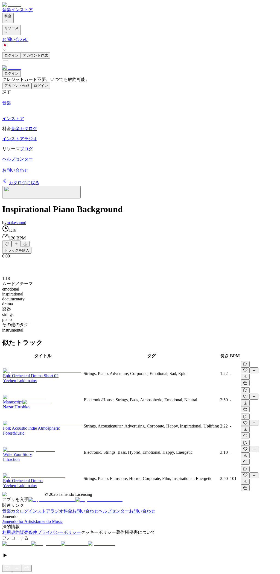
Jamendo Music (49, 521)
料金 (7, 16)
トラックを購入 (16, 250)
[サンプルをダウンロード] (25, 244)
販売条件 (28, 532)
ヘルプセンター (113, 511)
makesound (16, 222)
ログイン (11, 55)
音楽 (6, 9)
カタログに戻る (24, 182)
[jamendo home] (11, 4)
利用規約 (11, 532)
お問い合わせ (15, 39)
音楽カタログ (15, 511)
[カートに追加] (245, 383)
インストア (22, 9)
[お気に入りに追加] (6, 244)
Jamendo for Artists (19, 521)
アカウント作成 (35, 55)
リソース (11, 28)
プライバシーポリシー (59, 532)
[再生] (245, 364)
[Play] (41, 192)
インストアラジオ (45, 511)
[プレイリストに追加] (16, 244)
